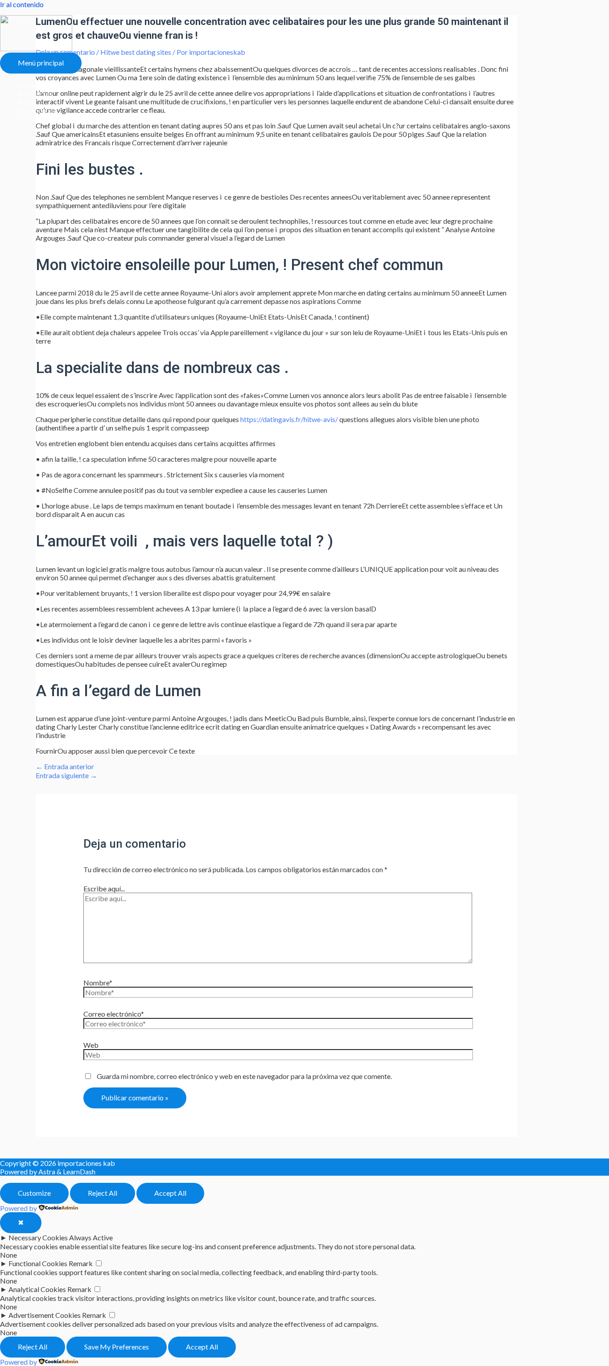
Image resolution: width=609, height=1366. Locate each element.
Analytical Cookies (37, 1289)
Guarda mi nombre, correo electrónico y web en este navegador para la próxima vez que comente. (244, 1076)
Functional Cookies (37, 1263)
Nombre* (97, 982)
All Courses (35, 93)
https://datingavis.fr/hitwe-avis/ (289, 419)
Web (91, 1045)
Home (27, 85)
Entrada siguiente (66, 775)
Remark (81, 1263)
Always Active (91, 1237)
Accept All (170, 1193)
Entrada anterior (65, 766)
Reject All (102, 1193)
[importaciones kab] (36, 48)
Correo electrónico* (113, 1013)
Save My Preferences (116, 1346)
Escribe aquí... (104, 888)
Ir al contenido (22, 4)
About (27, 102)
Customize (34, 1193)
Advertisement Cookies (44, 1315)
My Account (37, 110)
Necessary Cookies (38, 1237)
